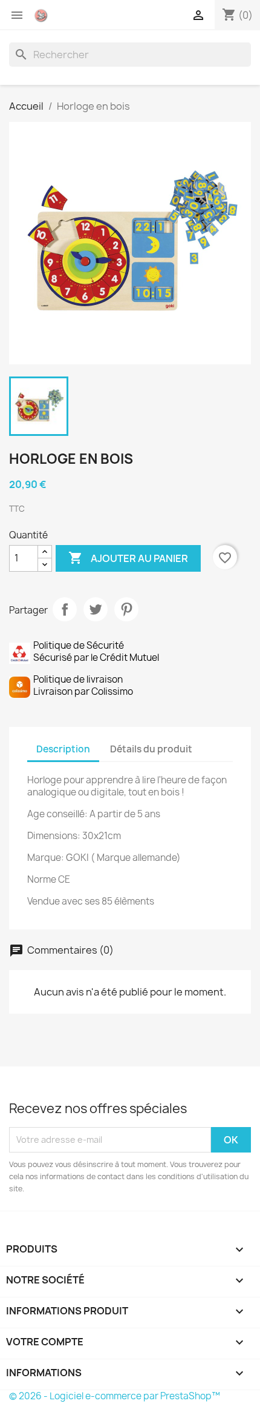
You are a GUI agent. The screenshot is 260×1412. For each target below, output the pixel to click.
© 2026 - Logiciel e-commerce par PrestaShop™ (114, 1396)
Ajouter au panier (128, 557)
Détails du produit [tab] (151, 749)
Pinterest (126, 609)
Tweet (95, 609)
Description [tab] (63, 749)
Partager (65, 609)
